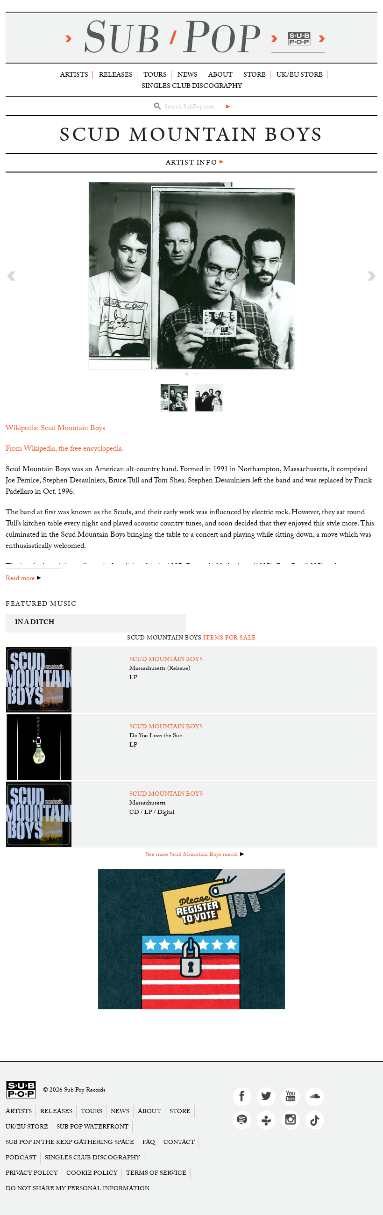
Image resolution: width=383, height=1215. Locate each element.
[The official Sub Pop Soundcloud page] (314, 1096)
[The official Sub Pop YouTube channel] (290, 1096)
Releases (116, 74)
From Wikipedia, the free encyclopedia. (65, 449)
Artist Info (192, 162)
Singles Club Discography (192, 86)
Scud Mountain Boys (166, 660)
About (220, 74)
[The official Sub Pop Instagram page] (290, 1120)
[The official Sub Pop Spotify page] (242, 1120)
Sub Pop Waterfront (92, 1127)
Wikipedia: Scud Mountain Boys (55, 429)
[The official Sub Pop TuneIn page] (266, 1120)
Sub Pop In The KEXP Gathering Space (70, 1142)
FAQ (148, 1142)
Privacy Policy (32, 1173)
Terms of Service (156, 1173)
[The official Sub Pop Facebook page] (242, 1096)
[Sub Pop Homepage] (21, 1090)
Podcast (21, 1158)
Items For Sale (229, 637)
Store (254, 74)
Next (371, 276)
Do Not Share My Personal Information (77, 1189)
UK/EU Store (300, 74)
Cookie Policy (92, 1173)
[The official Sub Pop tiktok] (314, 1120)
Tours (155, 74)
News (187, 74)
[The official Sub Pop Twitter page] (266, 1096)
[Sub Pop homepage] (191, 38)
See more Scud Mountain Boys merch (192, 855)
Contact (179, 1142)
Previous (11, 276)
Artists (74, 74)
